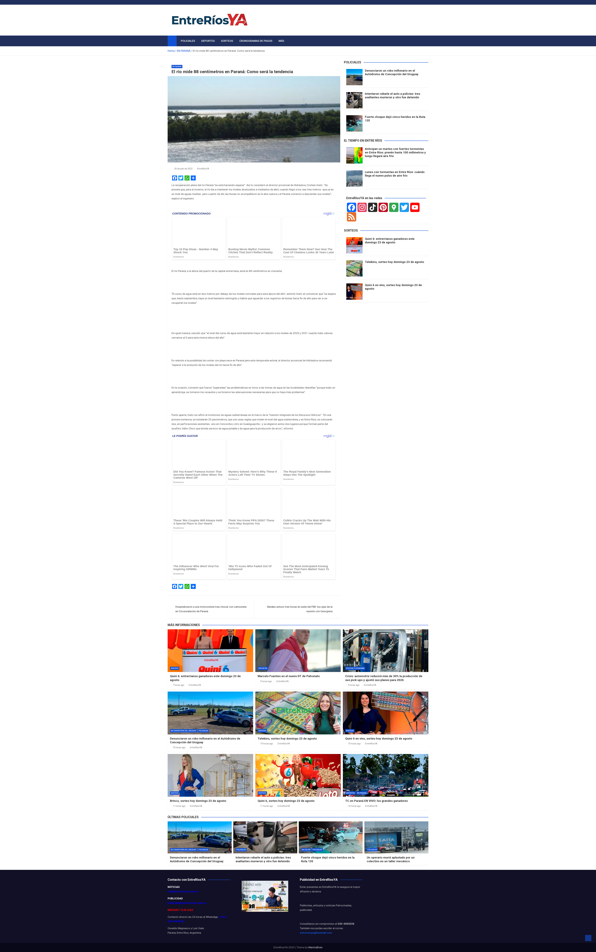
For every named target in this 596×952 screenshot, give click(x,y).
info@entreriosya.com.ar (183, 891)
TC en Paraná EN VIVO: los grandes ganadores (376, 801)
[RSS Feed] (351, 216)
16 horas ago (354, 806)
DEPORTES (208, 40)
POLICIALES (188, 40)
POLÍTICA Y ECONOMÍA (355, 668)
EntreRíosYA (203, 168)
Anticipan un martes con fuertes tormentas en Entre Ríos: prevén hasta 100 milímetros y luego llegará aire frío (395, 152)
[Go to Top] (588, 938)
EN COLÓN (306, 850)
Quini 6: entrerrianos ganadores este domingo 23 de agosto (390, 240)
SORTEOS (227, 40)
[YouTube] (415, 207)
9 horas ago (266, 681)
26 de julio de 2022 (183, 168)
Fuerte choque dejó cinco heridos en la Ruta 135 (395, 118)
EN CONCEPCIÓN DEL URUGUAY (183, 731)
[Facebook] (351, 207)
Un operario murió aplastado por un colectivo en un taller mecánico (391, 859)
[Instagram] (362, 207)
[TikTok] (372, 207)
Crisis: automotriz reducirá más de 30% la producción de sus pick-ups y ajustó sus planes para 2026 (383, 678)
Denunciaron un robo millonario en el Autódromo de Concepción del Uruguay (391, 72)
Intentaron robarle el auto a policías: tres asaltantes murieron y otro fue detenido (392, 95)
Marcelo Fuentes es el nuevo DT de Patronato (289, 676)
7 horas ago (178, 685)
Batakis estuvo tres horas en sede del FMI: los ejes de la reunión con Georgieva (299, 609)
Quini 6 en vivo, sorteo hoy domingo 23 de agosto (393, 286)
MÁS (281, 40)
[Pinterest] (383, 207)
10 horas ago (179, 747)
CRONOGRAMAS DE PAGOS (255, 40)
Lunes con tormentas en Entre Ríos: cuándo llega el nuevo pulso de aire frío (394, 173)
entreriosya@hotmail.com (316, 932)
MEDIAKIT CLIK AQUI (180, 909)
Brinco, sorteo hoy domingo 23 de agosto (198, 801)
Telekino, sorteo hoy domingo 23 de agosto (394, 262)
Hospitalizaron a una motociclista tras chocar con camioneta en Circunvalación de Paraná (210, 609)
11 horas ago (179, 806)
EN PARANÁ (177, 67)
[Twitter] (404, 207)
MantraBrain (315, 947)
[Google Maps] (393, 207)
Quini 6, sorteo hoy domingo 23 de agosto (286, 801)
